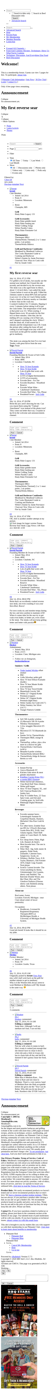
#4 (11, 597)
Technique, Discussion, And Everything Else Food (27, 55)
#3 (11, 514)
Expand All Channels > (16, 48)
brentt (12, 191)
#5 (11, 925)
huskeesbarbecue (22, 661)
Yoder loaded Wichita (29, 670)
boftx (17, 1039)
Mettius (13, 955)
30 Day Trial (41, 79)
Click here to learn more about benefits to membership (25, 1228)
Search (15, 18)
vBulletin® (16, 1257)
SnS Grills (40, 394)
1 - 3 (11, 1008)
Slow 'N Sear (25, 373)
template (15, 184)
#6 (11, 971)
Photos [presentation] (9, 130)
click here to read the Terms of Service (29, 1186)
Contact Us (12, 82)
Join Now (30, 79)
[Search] (7, 23)
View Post (37, 976)
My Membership (13, 37)
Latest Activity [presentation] (13, 128)
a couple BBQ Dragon (29, 779)
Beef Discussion (13, 58)
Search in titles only (22, 13)
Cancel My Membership (22, 1245)
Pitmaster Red (12, 1234)
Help (8, 32)
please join (22, 75)
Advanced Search (19, 21)
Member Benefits (13, 39)
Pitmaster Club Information (13, 79)
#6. (17, 1017)
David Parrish (16, 353)
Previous (8, 184)
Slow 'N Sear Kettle (28, 369)
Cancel (19, 433)
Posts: (17, 198)
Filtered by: (9, 177)
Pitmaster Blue (18, 1238)
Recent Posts (11, 35)
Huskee (13, 645)
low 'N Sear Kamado (30, 366)
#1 (11, 267)
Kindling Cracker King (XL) (32, 777)
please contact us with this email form (22, 1220)
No (9, 1271)
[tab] (28, 126)
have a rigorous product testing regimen (25, 1195)
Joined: (18, 196)
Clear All (8, 180)
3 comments (15, 1010)
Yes (3, 1271)
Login (3, 82)
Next (22, 184)
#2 (11, 399)
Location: (19, 200)
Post (12, 433)
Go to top (15, 1250)
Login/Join (10, 42)
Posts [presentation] (9, 126)
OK (3, 1273)
